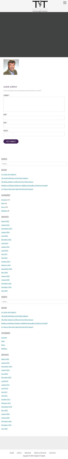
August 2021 (5, 247)
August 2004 (5, 276)
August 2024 (5, 232)
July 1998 (4, 291)
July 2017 (4, 254)
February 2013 (6, 265)
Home (12, 453)
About (19, 453)
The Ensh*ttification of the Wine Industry (14, 178)
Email (5, 122)
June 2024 (4, 236)
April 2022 (4, 243)
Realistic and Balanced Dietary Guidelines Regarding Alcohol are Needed (24, 185)
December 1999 (6, 287)
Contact (52, 453)
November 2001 (6, 283)
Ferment (4, 200)
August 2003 (5, 280)
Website (5, 131)
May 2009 (4, 272)
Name (5, 114)
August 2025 (5, 225)
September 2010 (6, 269)
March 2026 (5, 221)
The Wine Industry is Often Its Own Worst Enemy (17, 182)
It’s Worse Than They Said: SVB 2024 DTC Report (17, 189)
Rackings (4, 211)
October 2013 (5, 262)
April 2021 (4, 251)
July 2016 (4, 258)
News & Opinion (40, 453)
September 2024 (6, 229)
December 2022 (6, 240)
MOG (3, 203)
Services (28, 453)
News (3, 207)
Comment (6, 95)
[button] (65, 2)
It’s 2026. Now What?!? (8, 174)
